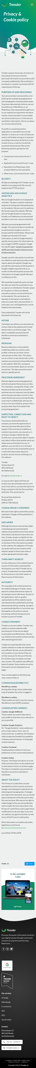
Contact (24, 1062)
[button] (32, 4)
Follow (31, 864)
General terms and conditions (18, 1060)
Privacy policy (14, 1062)
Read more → (7, 943)
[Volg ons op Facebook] (3, 949)
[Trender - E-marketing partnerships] (12, 4)
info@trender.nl (16, 476)
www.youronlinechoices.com (14, 828)
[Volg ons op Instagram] (7, 949)
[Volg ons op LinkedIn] (11, 949)
